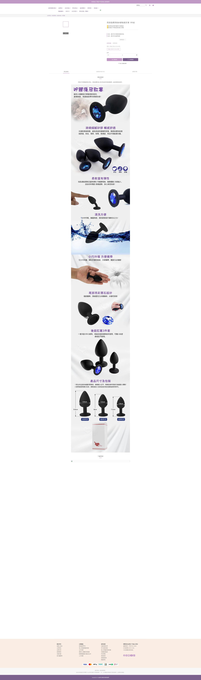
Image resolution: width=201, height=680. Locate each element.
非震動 (63, 15)
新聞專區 (59, 652)
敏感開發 (82, 8)
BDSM (67, 11)
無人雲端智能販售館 (84, 648)
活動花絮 (59, 654)
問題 (104, 654)
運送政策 (103, 656)
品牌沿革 (59, 650)
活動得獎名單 (104, 646)
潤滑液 (89, 8)
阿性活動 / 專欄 (83, 11)
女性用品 (67, 8)
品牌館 (60, 8)
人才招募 (81, 656)
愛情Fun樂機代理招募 (84, 652)
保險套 (96, 8)
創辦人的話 (59, 646)
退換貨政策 (104, 657)
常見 (102, 654)
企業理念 (59, 648)
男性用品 (74, 8)
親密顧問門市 (82, 646)
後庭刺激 (59, 15)
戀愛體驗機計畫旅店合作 (85, 654)
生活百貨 (74, 11)
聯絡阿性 (103, 659)
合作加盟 (81, 650)
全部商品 (49, 15)
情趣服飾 (60, 11)
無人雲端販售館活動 (106, 650)
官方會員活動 (104, 648)
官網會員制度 (104, 652)
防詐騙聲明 (59, 656)
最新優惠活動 (52, 8)
